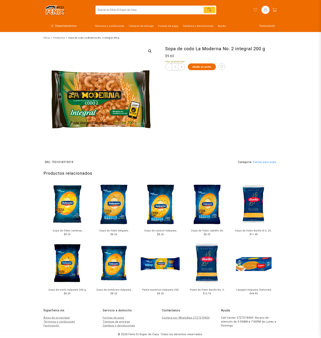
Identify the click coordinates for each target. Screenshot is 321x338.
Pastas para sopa (264, 162)
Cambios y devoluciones (119, 325)
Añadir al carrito (201, 66)
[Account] (265, 10)
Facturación (267, 25)
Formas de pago (113, 317)
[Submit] (209, 10)
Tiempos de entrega (116, 321)
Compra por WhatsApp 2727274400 (186, 317)
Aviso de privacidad (56, 317)
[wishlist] (255, 10)
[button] (150, 51)
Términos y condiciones (59, 321)
